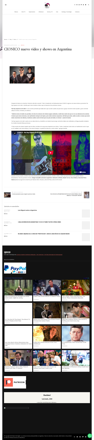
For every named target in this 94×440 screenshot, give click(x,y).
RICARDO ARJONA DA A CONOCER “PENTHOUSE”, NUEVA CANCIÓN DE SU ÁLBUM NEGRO (44, 234)
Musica (16, 11)
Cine (57, 11)
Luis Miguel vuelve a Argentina (27, 210)
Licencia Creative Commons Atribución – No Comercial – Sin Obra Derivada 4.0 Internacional (39, 254)
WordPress (22, 437)
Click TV (23, 11)
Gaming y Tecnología (67, 11)
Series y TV (50, 11)
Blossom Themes (9, 437)
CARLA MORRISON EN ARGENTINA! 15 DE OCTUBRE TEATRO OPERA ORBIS (39, 222)
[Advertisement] (47, 26)
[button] (90, 436)
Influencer (41, 11)
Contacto (77, 11)
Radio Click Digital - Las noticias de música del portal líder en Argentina (28, 436)
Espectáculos (32, 11)
